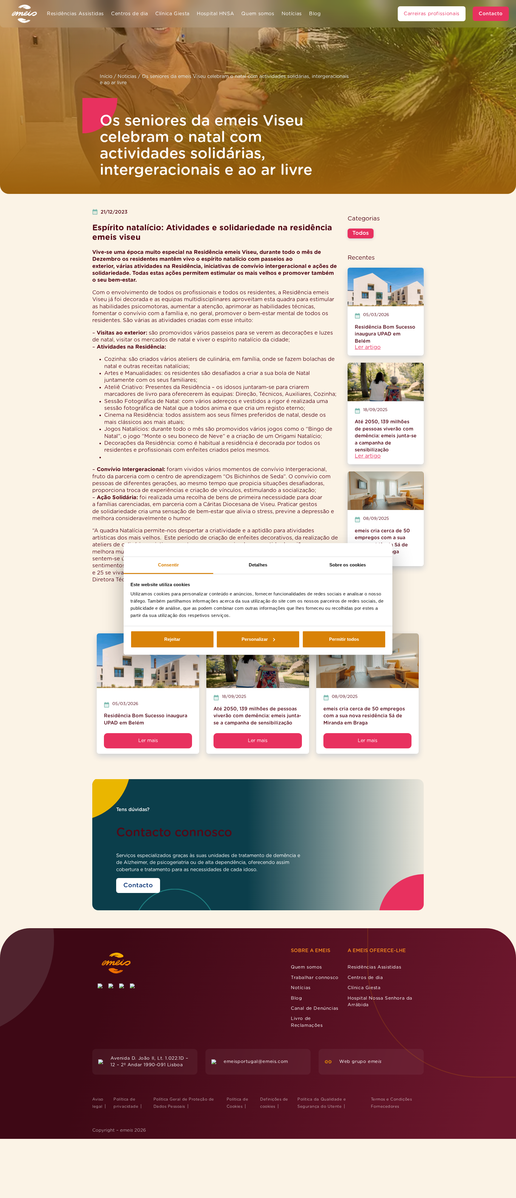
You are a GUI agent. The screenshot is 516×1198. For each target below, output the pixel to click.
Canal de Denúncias (314, 1008)
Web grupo (360, 1061)
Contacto (491, 13)
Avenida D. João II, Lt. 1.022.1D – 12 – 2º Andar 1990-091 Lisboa (149, 1061)
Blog (315, 13)
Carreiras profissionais (432, 13)
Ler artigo (368, 347)
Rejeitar (172, 639)
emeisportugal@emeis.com (256, 1061)
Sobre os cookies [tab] (347, 564)
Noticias (127, 76)
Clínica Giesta (172, 13)
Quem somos (257, 13)
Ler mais (148, 740)
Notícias (292, 13)
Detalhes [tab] (258, 564)
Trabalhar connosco (315, 977)
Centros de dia (129, 13)
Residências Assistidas (75, 13)
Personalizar (255, 639)
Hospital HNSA (215, 13)
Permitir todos (344, 639)
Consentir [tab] (168, 564)
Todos (360, 233)
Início (106, 76)
